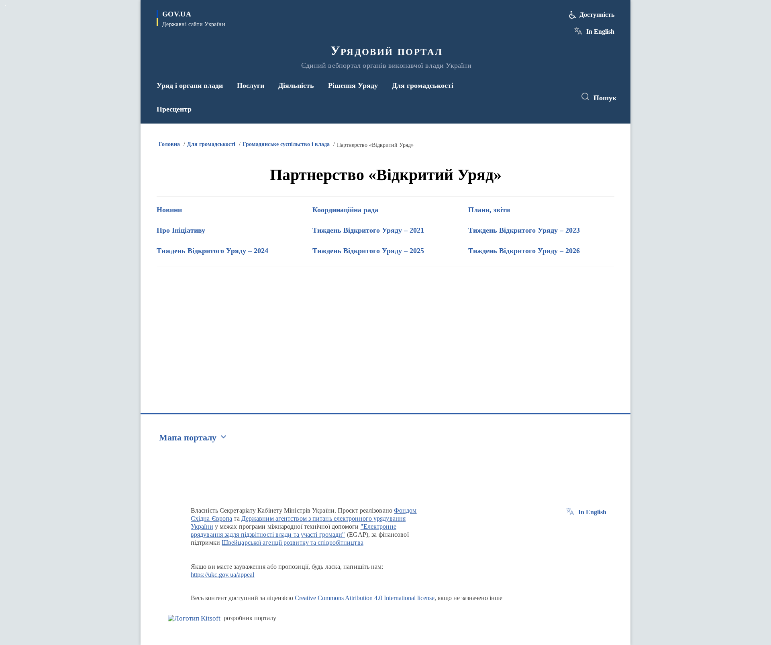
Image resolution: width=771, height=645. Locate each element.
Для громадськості (211, 144)
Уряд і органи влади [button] (190, 85)
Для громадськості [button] (422, 85)
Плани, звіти (489, 210)
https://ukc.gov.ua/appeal (223, 574)
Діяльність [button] (296, 85)
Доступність (596, 14)
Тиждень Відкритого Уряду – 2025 (368, 251)
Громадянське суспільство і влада (286, 144)
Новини (169, 210)
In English (600, 31)
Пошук (605, 98)
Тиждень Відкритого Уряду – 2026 (524, 251)
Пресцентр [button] (174, 109)
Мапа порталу (187, 437)
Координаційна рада (345, 210)
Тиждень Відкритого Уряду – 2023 (524, 230)
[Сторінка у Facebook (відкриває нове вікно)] (533, 97)
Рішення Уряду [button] (353, 85)
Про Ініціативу (181, 230)
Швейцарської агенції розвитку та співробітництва (292, 542)
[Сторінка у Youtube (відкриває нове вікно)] (562, 97)
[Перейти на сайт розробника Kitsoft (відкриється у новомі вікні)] (194, 618)
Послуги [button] (250, 85)
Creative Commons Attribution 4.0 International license (364, 597)
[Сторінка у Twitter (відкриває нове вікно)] (548, 97)
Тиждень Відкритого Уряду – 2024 (212, 251)
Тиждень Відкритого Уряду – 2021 (368, 230)
